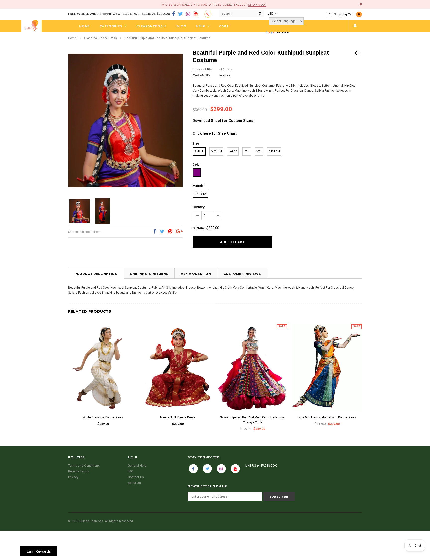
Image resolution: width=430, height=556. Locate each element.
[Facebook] (173, 14)
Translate (282, 32)
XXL (258, 151)
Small (199, 151)
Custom (274, 151)
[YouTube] (196, 14)
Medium (216, 151)
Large (233, 151)
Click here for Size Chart (215, 133)
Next (361, 53)
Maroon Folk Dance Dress (177, 417)
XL (246, 151)
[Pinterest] (170, 231)
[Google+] (179, 231)
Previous (356, 53)
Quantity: (199, 207)
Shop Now (257, 4)
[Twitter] (180, 14)
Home (72, 38)
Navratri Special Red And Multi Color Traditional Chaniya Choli (252, 420)
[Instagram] (188, 14)
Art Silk (200, 193)
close (361, 4)
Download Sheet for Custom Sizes (223, 120)
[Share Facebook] (154, 231)
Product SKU (203, 69)
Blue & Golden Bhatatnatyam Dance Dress (327, 417)
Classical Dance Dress (100, 38)
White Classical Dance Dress (103, 417)
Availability (201, 75)
